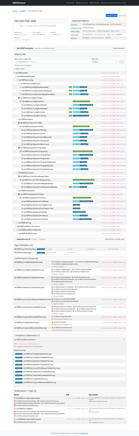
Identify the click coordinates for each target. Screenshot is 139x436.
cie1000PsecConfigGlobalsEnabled (35, 87)
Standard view (112, 15)
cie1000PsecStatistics (27, 191)
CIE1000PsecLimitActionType (80, 115)
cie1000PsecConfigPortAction (34, 116)
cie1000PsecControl (26, 173)
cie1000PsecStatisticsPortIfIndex (81, 197)
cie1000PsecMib (21, 73)
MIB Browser (19, 2)
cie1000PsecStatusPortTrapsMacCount (38, 169)
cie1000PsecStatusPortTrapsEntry (35, 151)
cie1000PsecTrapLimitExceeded (62, 316)
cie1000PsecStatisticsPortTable (32, 194)
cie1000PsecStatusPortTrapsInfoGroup (29, 287)
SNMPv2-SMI (74, 35)
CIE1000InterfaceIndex (102, 24)
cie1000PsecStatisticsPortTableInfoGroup (30, 307)
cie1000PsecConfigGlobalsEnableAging (37, 91)
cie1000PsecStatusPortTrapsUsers (36, 158)
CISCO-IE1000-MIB (76, 28)
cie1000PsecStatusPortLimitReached (37, 137)
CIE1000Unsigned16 (115, 24)
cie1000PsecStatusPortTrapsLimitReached (39, 162)
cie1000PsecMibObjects (26, 76)
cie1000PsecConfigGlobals (30, 83)
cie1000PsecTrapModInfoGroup (26, 322)
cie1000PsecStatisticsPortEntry (33, 198)
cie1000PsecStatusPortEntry (32, 126)
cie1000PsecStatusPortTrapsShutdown (38, 166)
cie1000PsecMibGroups (28, 233)
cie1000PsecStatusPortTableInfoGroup (29, 277)
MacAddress (86, 38)
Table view (121, 15)
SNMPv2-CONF (75, 31)
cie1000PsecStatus (26, 119)
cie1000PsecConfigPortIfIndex (81, 101)
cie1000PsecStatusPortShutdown (36, 141)
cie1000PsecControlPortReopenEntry (36, 180)
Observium (84, 433)
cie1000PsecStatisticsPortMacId (35, 215)
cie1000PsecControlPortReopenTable (34, 176)
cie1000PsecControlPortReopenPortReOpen (40, 187)
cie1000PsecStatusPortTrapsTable (33, 148)
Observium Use (82, 3)
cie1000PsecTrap (25, 223)
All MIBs (23, 11)
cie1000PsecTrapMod (60, 322)
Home (15, 11)
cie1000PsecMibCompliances (30, 230)
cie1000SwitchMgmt (88, 28)
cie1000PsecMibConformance (28, 226)
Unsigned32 (118, 34)
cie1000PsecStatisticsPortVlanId (35, 219)
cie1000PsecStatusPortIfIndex (81, 126)
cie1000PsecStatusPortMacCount (36, 144)
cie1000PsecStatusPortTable (31, 123)
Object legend (20, 69)
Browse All (70, 3)
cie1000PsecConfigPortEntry (33, 101)
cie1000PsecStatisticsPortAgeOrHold (37, 205)
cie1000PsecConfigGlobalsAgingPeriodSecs (38, 94)
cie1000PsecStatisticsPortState (35, 212)
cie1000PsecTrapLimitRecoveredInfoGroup (30, 328)
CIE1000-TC (74, 25)
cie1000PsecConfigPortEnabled (35, 108)
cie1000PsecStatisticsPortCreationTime (38, 208)
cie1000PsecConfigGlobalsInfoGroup (28, 262)
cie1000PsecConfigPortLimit (34, 112)
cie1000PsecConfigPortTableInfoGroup (29, 270)
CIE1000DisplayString (88, 24)
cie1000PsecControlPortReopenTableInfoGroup (32, 299)
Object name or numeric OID (22, 59)
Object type (94, 59)
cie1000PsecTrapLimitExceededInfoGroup (30, 317)
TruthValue (108, 38)
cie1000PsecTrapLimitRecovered (63, 327)
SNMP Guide (94, 3)
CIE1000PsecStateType (79, 212)
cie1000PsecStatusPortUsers (34, 133)
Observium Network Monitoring (113, 3)
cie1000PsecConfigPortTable (31, 98)
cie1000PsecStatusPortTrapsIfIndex (82, 151)
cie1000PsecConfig (26, 80)
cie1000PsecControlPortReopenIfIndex (83, 180)
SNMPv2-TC (74, 38)
